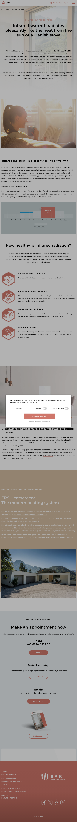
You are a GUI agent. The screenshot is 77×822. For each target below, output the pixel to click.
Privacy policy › (33, 402)
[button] (39, 421)
